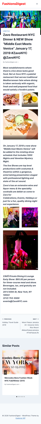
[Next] (35, 372)
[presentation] (20, 362)
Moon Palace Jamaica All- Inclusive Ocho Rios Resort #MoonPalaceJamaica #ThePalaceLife (30, 326)
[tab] (16, 396)
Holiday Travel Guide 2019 (10, 322)
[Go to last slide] (5, 372)
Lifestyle (6, 31)
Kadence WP (20, 418)
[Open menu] (37, 3)
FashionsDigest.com (11, 62)
